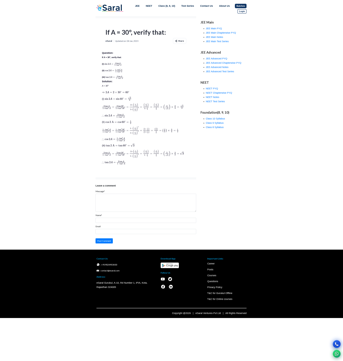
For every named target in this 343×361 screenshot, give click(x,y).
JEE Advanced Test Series (220, 71)
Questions (212, 281)
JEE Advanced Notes (217, 67)
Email (98, 226)
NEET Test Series (215, 101)
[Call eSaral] (337, 344)
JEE (137, 6)
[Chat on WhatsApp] (337, 354)
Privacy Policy (214, 287)
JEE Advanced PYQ (216, 58)
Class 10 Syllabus (215, 118)
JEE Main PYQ (214, 28)
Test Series (187, 6)
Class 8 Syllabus (215, 127)
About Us (224, 6)
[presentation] (113, 64)
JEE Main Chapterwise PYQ (221, 32)
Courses (211, 275)
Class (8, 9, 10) (166, 6)
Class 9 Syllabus (215, 123)
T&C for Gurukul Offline (219, 293)
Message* (100, 191)
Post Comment (104, 241)
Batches (240, 6)
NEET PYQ (212, 88)
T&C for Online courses (219, 299)
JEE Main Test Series (217, 41)
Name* (99, 215)
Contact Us (206, 6)
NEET (149, 6)
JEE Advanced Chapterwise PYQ (223, 63)
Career (211, 263)
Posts (210, 269)
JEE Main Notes (214, 37)
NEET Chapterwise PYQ (219, 92)
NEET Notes (212, 97)
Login (242, 11)
